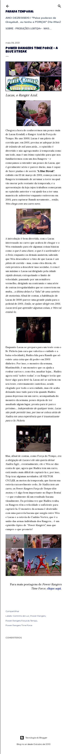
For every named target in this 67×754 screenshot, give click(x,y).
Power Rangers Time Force (18, 625)
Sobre (9, 28)
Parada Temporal (19, 11)
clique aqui (54, 588)
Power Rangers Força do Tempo (21, 620)
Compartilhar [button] (12, 611)
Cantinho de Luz (21, 616)
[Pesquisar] (59, 5)
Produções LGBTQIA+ (28, 28)
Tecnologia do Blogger (36, 737)
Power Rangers (38, 616)
